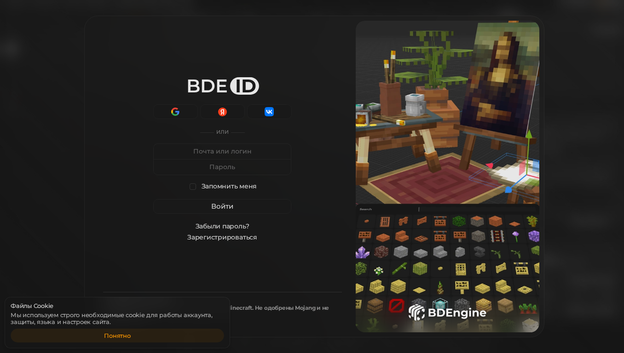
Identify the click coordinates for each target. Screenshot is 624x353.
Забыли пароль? (222, 226)
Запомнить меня (229, 186)
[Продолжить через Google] (175, 111)
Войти (222, 206)
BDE (221, 85)
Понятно (117, 335)
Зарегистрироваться (223, 237)
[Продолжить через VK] (269, 111)
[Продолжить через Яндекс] (222, 111)
